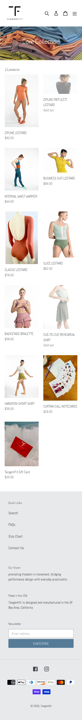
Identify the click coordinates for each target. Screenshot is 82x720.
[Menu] (74, 13)
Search (13, 513)
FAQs (11, 524)
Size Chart (15, 536)
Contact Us (16, 548)
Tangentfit (46, 706)
